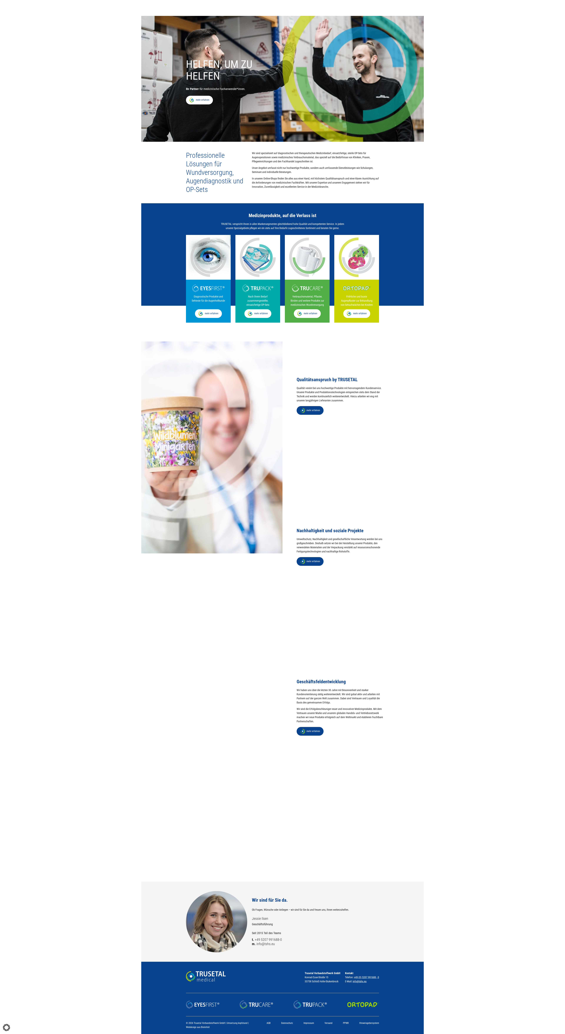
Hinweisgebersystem (369, 1023)
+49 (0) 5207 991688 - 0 (366, 977)
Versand (328, 1023)
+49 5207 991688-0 (268, 940)
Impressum (309, 1023)
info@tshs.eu (265, 944)
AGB (269, 1023)
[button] (6, 1027)
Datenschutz (287, 1023)
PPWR (346, 1023)
